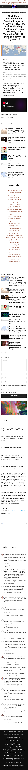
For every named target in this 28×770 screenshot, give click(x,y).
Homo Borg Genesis (10, 746)
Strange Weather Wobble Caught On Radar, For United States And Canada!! (17, 157)
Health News (19, 744)
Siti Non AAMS (14, 258)
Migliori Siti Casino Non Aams (14, 216)
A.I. (4, 731)
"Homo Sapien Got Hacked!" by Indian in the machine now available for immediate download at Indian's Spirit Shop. (13, 457)
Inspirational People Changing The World (13, 747)
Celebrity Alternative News (8, 733)
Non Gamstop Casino (16, 3)
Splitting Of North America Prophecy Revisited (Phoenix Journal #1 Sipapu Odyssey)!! (16, 130)
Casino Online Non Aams (14, 252)
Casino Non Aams (15, 188)
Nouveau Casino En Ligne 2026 (15, 251)
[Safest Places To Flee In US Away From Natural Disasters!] (4, 150)
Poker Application (15, 259)
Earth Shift (10, 736)
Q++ (22, 756)
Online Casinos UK (14, 197)
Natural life (23, 750)
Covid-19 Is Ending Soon (19, 733)
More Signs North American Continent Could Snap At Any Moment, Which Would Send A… (16, 174)
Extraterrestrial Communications (13, 737)
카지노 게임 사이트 (14, 244)
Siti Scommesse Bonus (15, 213)
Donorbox (7, 512)
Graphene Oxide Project (10, 744)
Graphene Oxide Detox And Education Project (13, 430)
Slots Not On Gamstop (15, 204)
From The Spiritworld (19, 739)
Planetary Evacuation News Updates (13, 753)
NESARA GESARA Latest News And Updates (13, 752)
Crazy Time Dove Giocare (15, 233)
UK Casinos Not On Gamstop (14, 218)
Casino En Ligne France (14, 230)
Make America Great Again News (9, 749)
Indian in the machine (9, 554)
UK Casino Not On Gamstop (14, 199)
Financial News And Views (8, 739)
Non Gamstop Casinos (15, 206)
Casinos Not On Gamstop (15, 192)
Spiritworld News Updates (13, 764)
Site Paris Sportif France (14, 240)
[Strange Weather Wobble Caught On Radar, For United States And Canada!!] (4, 157)
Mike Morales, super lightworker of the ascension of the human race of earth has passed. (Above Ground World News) (17, 345)
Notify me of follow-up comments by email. (12, 389)
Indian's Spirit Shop (16, 512)
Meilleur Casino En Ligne (14, 249)
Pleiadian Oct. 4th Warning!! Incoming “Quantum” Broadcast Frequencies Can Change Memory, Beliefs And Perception (14, 658)
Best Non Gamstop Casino (15, 223)
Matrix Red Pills (21, 749)
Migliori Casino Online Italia (15, 232)
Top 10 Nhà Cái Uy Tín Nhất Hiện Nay (14, 237)
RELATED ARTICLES (6, 272)
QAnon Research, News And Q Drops (11, 756)
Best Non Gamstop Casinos (14, 202)
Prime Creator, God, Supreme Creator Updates (13, 755)
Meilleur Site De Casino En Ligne (14, 235)
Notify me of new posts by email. (10, 392)
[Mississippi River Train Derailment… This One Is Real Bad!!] (4, 166)
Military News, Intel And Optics (8, 750)
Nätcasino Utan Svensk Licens (15, 190)
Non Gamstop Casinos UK (15, 225)
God (21, 486)
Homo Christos (18, 746)
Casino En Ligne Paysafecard (14, 256)
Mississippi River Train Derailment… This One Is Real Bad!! (16, 165)
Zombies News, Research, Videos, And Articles (14, 767)
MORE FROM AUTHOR (7, 274)
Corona (21, 734)
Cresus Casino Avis (14, 242)
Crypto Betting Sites (14, 239)
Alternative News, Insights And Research (15, 731)
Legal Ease (17, 750)
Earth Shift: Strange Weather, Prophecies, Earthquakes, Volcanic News (14, 12)
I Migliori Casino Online (15, 194)
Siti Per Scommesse (14, 214)
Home (2, 9)
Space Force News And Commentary (13, 762)
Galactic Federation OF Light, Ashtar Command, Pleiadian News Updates (13, 742)
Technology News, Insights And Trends (10, 765)
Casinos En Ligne (15, 247)
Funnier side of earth (13, 740)
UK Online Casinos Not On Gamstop (15, 211)
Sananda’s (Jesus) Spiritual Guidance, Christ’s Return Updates (13, 759)
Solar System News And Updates (13, 761)
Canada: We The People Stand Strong (11, 734)
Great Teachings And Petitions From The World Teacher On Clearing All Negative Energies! (12, 438)
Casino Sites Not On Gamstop (15, 195)
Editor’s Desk (16, 736)
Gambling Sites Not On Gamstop (14, 209)
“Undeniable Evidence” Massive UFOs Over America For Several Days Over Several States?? (17, 337)
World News (21, 765)
